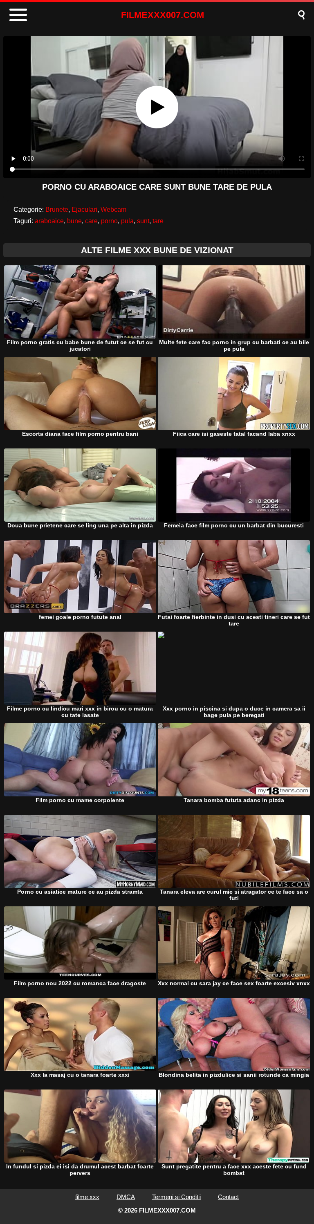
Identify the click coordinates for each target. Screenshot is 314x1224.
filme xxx (87, 1196)
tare (158, 220)
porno (109, 220)
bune (74, 220)
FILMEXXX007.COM (162, 15)
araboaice (49, 220)
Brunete (56, 209)
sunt (143, 220)
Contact (228, 1196)
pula (127, 220)
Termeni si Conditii (176, 1196)
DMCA (126, 1196)
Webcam (113, 209)
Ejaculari (84, 209)
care (91, 220)
